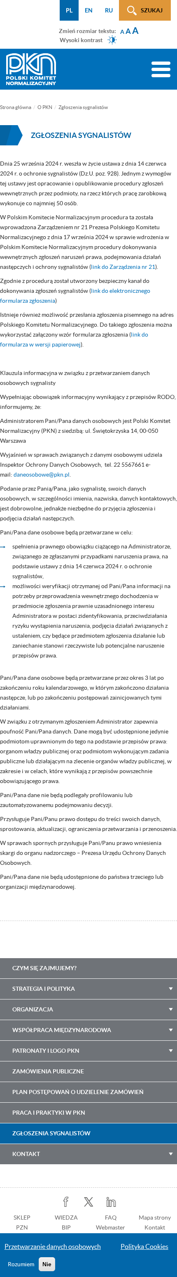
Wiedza (66, 1217)
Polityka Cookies (144, 1246)
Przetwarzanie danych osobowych (53, 1246)
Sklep (22, 1217)
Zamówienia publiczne (48, 1071)
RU (109, 10)
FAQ (110, 1217)
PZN (22, 1227)
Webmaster (110, 1227)
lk (111, 1202)
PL (69, 10)
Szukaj (152, 10)
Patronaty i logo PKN (45, 1050)
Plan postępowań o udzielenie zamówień (78, 1092)
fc (66, 1202)
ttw (89, 1202)
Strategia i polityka (43, 988)
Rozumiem (21, 1264)
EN (89, 10)
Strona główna (15, 107)
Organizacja (32, 1009)
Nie (46, 1264)
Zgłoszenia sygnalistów (51, 1133)
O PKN (44, 107)
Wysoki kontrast (81, 39)
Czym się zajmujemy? (44, 968)
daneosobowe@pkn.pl (42, 474)
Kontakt (26, 1154)
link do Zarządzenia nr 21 (123, 266)
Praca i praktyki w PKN (48, 1112)
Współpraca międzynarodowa (61, 1030)
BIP (66, 1227)
